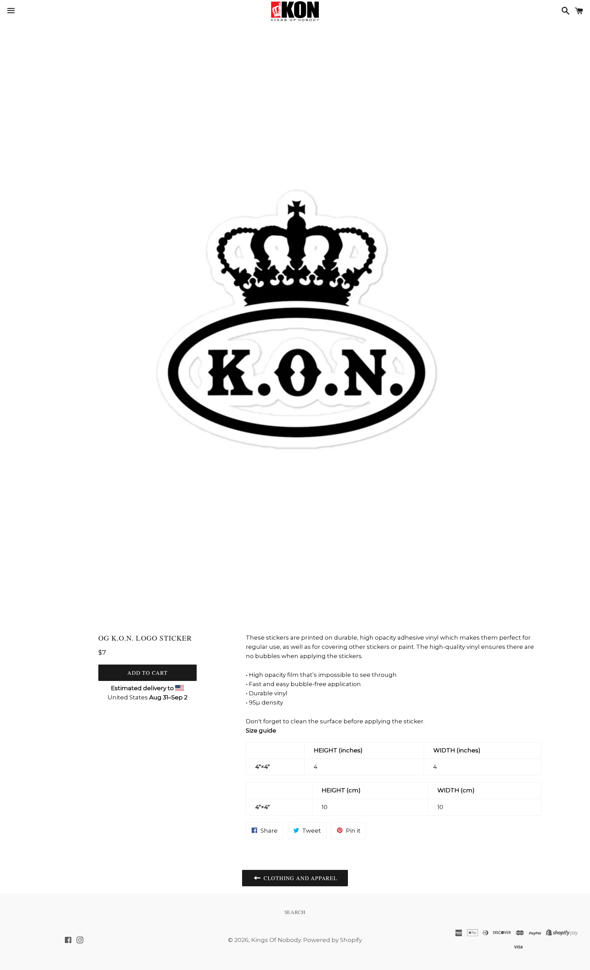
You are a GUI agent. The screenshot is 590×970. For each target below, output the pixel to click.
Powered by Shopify (332, 940)
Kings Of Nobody (276, 940)
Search (295, 911)
